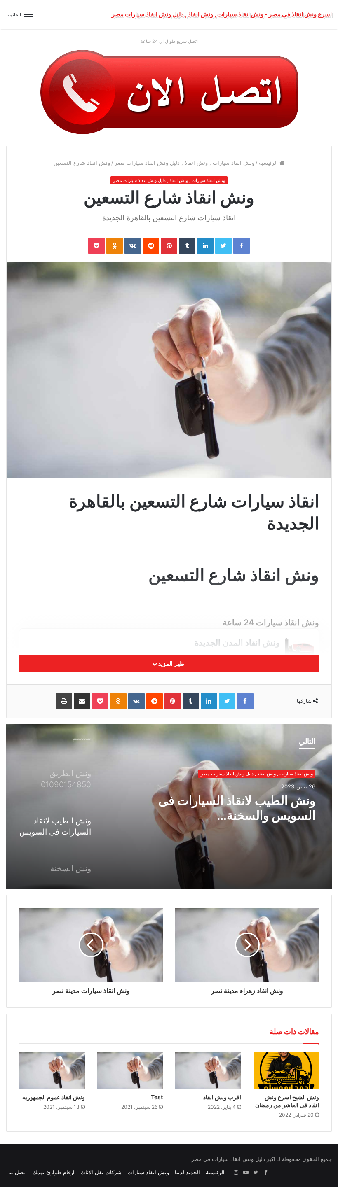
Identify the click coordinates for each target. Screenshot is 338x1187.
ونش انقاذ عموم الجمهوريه (53, 1097)
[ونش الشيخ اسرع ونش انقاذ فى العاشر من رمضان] (286, 1070)
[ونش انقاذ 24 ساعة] (169, 91)
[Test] (130, 1070)
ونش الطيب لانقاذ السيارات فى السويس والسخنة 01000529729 (236, 808)
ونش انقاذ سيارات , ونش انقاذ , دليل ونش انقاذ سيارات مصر (184, 162)
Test (157, 1097)
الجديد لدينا (187, 1172)
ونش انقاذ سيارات (148, 1172)
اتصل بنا (17, 1172)
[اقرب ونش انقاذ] (208, 1070)
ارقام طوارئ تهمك (54, 1172)
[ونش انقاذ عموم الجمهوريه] (52, 1070)
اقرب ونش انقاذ (222, 1097)
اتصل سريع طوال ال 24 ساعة (169, 41)
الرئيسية (269, 162)
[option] (169, 806)
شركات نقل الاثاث (101, 1172)
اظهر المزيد (171, 663)
